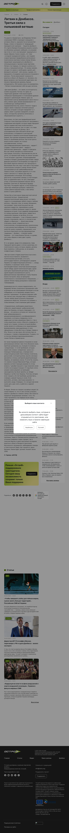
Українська (29, 427)
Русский (41, 427)
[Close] (51, 403)
